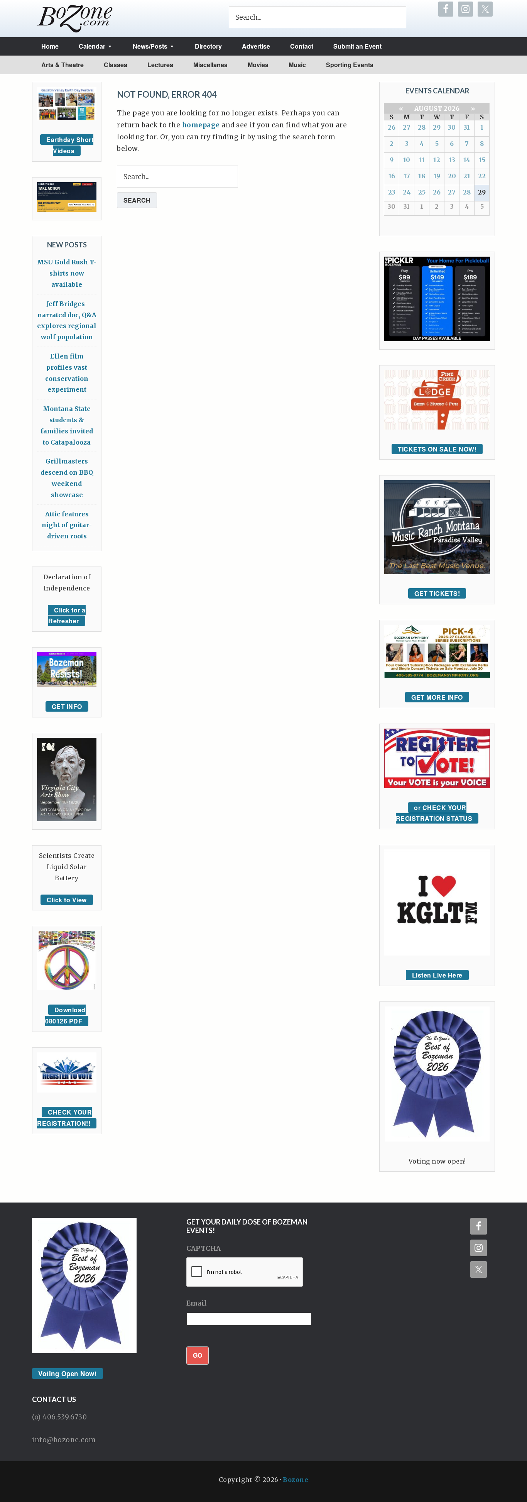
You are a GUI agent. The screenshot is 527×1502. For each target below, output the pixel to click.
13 (452, 160)
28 (422, 127)
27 (406, 127)
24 (407, 192)
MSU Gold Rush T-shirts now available (66, 273)
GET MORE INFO (437, 697)
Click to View (67, 899)
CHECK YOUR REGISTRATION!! (64, 1118)
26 (391, 127)
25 (422, 192)
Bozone (295, 1479)
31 (467, 127)
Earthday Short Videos (69, 145)
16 (391, 176)
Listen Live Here (437, 975)
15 (482, 160)
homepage (201, 125)
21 (466, 176)
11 (422, 160)
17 (407, 176)
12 (436, 160)
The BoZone (75, 18)
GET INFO (67, 706)
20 (452, 176)
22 (482, 176)
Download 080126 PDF (65, 1015)
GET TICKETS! (437, 593)
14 (466, 160)
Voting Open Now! (67, 1373)
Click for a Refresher (67, 616)
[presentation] (245, 1272)
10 (406, 160)
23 (391, 192)
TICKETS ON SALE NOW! (437, 449)
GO (197, 1355)
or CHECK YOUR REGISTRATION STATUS (434, 813)
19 (437, 176)
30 (452, 127)
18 (421, 176)
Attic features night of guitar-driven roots (67, 525)
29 (437, 127)
